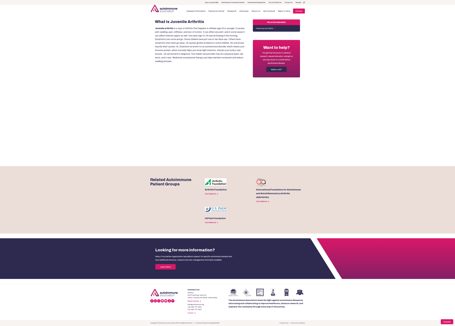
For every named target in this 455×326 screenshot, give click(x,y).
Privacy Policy (284, 323)
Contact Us (288, 2)
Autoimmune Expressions (256, 2)
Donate (299, 11)
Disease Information (196, 11)
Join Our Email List (275, 2)
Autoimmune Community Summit (233, 2)
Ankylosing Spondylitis (264, 28)
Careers (191, 313)
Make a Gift (276, 69)
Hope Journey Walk (211, 2)
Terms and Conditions (298, 323)
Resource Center (216, 11)
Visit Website (210, 194)
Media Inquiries (193, 301)
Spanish (298, 2)
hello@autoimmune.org (196, 304)
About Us (256, 11)
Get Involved (269, 11)
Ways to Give (284, 11)
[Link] (169, 293)
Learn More (165, 267)
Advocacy (244, 11)
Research (231, 11)
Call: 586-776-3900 (195, 307)
